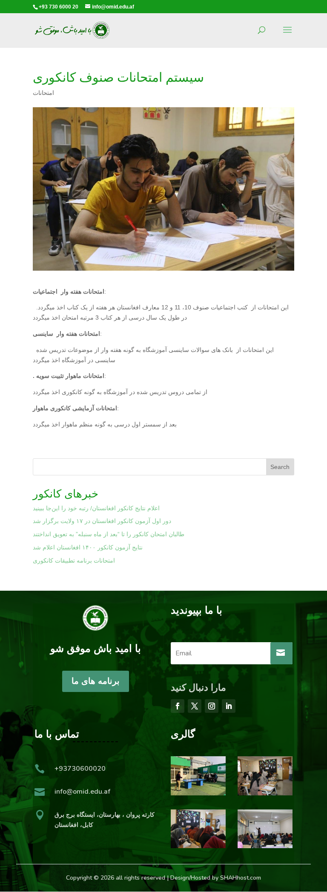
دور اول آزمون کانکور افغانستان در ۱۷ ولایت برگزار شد (102, 520)
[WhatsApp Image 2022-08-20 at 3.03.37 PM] (198, 846)
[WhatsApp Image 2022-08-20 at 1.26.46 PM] (265, 846)
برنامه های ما (96, 681)
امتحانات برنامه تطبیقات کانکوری (74, 560)
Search (280, 466)
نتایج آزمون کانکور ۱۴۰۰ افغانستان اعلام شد (88, 547)
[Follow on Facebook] (177, 706)
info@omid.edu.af (82, 791)
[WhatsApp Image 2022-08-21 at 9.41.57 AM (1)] (198, 793)
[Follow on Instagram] (211, 706)
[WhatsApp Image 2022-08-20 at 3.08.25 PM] (265, 793)
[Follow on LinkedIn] (228, 706)
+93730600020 (80, 768)
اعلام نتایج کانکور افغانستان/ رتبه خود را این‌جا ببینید (96, 508)
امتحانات (43, 92)
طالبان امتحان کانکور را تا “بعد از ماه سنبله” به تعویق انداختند (108, 534)
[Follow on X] (194, 706)
